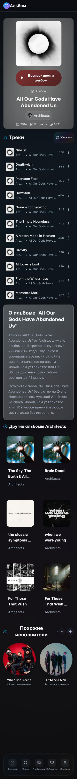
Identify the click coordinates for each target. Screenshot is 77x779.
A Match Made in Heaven (35, 236)
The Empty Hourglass (33, 221)
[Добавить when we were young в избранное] (49, 505)
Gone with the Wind (31, 207)
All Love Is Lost (27, 264)
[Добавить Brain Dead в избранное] (49, 441)
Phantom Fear (27, 179)
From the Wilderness (32, 278)
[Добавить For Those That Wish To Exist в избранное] (49, 569)
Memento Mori (27, 293)
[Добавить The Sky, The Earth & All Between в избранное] (12, 441)
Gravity (21, 250)
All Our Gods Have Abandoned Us (43, 155)
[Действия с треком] (68, 152)
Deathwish (24, 164)
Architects (20, 155)
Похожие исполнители (31, 631)
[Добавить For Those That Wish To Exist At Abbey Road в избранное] (12, 569)
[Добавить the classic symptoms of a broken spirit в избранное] (12, 505)
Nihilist (21, 150)
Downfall (23, 193)
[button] (38, 152)
